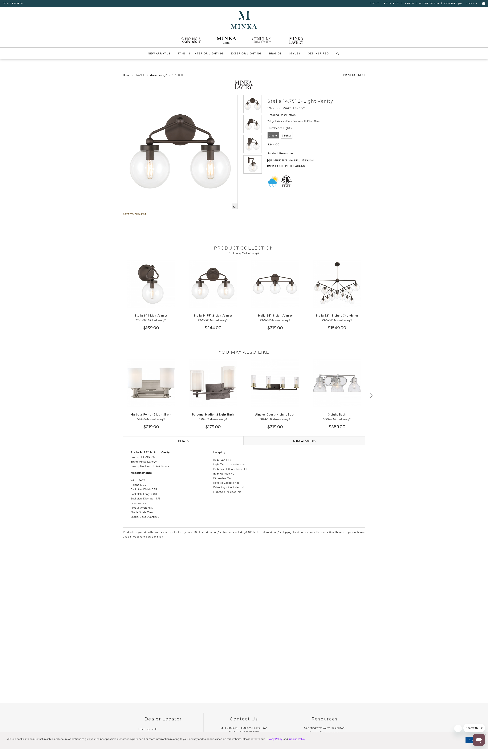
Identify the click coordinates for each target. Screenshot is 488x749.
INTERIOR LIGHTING (208, 53)
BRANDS (275, 53)
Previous (349, 75)
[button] (485, 735)
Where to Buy (429, 3)
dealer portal (14, 3)
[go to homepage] (244, 19)
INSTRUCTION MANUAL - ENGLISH (292, 160)
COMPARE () (453, 3)
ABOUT (374, 3)
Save (129, 98)
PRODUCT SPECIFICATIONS (287, 166)
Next (361, 75)
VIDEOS (409, 3)
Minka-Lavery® (158, 75)
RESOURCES (392, 3)
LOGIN (471, 3)
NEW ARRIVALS (159, 53)
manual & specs (304, 441)
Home (126, 75)
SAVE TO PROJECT (134, 213)
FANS (182, 53)
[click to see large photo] (253, 104)
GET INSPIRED (318, 53)
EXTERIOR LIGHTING (246, 53)
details (183, 441)
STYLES (294, 53)
